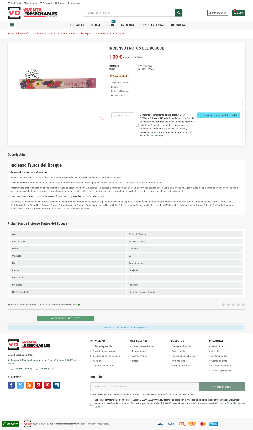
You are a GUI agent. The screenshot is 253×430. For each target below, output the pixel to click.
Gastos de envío (219, 360)
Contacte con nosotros (104, 365)
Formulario (47, 3)
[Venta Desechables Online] (33, 12)
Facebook (11, 385)
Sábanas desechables (143, 346)
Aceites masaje (139, 356)
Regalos (60, 3)
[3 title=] (233, 305)
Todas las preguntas (221, 370)
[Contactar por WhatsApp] (13, 368)
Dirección (74, 3)
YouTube (38, 385)
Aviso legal (98, 360)
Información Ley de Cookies (106, 356)
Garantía (215, 351)
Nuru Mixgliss (178, 360)
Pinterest (47, 385)
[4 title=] (238, 305)
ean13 (112, 69)
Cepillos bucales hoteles (184, 356)
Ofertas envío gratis (181, 346)
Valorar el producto (65, 318)
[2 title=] (228, 305)
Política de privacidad (103, 346)
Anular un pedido (219, 356)
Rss (29, 385)
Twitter (20, 385)
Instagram (56, 385)
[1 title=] (223, 305)
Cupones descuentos (221, 365)
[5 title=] (243, 305)
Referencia (114, 65)
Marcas (136, 360)
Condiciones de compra (104, 351)
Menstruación (139, 351)
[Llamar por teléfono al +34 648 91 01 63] (9, 368)
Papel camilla (178, 351)
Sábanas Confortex (181, 365)
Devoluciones (218, 346)
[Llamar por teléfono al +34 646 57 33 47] (34, 368)
